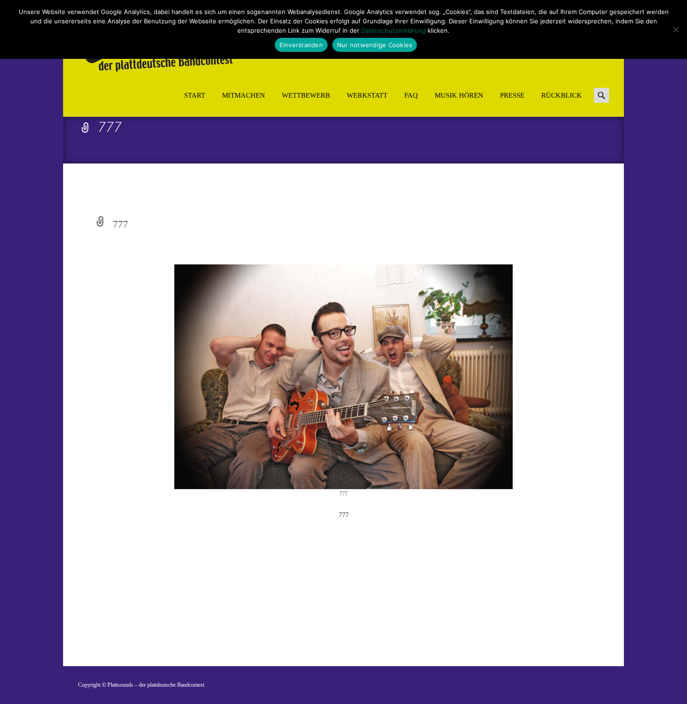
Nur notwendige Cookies (375, 45)
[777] (343, 376)
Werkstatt (367, 95)
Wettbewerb (306, 95)
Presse (512, 95)
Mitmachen (243, 95)
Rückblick (561, 95)
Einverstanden (301, 45)
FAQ (411, 95)
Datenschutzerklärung (393, 30)
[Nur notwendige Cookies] (675, 29)
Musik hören (459, 95)
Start (194, 95)
